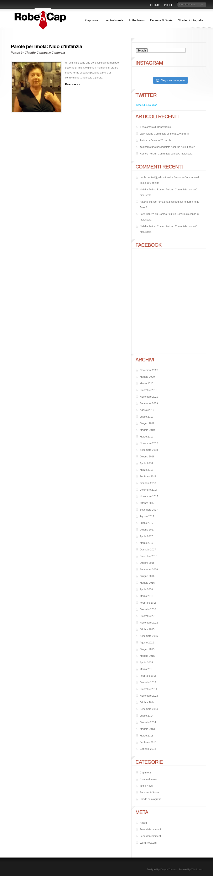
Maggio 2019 (147, 430)
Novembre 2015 (149, 622)
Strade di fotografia (190, 20)
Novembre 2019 (149, 396)
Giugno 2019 (147, 423)
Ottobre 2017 (147, 503)
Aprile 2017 (146, 536)
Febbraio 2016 (148, 602)
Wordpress (197, 869)
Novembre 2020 (149, 370)
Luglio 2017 (146, 523)
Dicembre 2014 (148, 689)
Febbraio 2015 (148, 675)
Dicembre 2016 (148, 556)
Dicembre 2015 (148, 616)
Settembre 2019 (149, 403)
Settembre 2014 (149, 709)
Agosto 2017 (147, 516)
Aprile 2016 (146, 589)
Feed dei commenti (150, 836)
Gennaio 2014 (148, 722)
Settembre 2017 (149, 509)
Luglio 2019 (146, 416)
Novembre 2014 (149, 695)
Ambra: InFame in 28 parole (155, 140)
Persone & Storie (161, 20)
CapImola (91, 20)
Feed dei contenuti (150, 829)
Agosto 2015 (147, 642)
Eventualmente (113, 20)
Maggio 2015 (147, 655)
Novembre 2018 (149, 443)
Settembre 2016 (149, 569)
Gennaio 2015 (148, 682)
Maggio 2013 (147, 729)
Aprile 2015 (146, 662)
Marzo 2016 (146, 596)
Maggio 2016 (147, 582)
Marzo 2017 (146, 543)
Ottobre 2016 (147, 562)
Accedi (143, 822)
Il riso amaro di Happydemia (156, 127)
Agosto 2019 (147, 410)
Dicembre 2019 (148, 390)
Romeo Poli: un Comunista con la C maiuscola (166, 153)
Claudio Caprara (36, 52)
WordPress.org (148, 842)
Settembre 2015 (149, 636)
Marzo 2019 (146, 436)
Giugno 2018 (147, 456)
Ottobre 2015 (147, 629)
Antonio (144, 201)
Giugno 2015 (147, 649)
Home (155, 5)
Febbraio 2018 (148, 476)
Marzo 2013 (146, 735)
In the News (137, 20)
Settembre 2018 (149, 449)
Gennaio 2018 (148, 483)
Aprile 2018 (146, 463)
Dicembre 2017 (148, 489)
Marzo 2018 (146, 469)
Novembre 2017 (149, 496)
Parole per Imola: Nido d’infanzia (46, 46)
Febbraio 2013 (148, 742)
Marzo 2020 (146, 383)
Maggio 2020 (147, 376)
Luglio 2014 (146, 715)
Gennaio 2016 (148, 609)
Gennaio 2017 (148, 549)
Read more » (72, 84)
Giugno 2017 (147, 529)
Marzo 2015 (146, 669)
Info (168, 5)
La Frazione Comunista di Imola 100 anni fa (164, 133)
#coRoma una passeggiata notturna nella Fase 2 (167, 147)
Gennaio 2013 (148, 748)
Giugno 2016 (147, 576)
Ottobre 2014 (147, 702)
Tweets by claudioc (146, 105)
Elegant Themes (168, 869)
